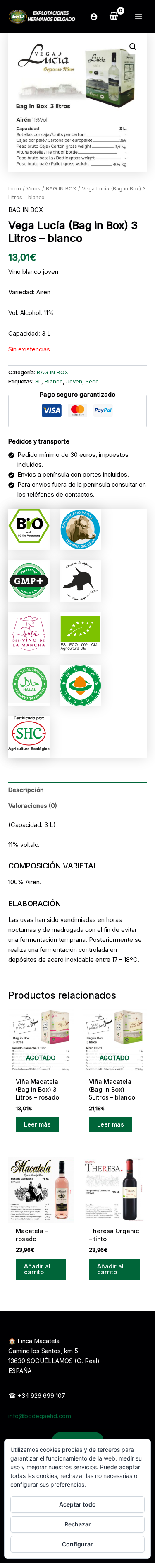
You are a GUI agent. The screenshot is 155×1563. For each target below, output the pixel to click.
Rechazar (77, 1524)
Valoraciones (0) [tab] (32, 806)
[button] (133, 46)
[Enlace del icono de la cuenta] (94, 16)
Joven (74, 381)
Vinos (33, 188)
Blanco (54, 381)
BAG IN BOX (61, 188)
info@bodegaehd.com (39, 1416)
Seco (92, 381)
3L (38, 381)
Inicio (14, 188)
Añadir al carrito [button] (37, 1269)
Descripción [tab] (26, 790)
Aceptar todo (77, 1504)
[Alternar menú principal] (138, 16)
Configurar (77, 1544)
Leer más (37, 1124)
